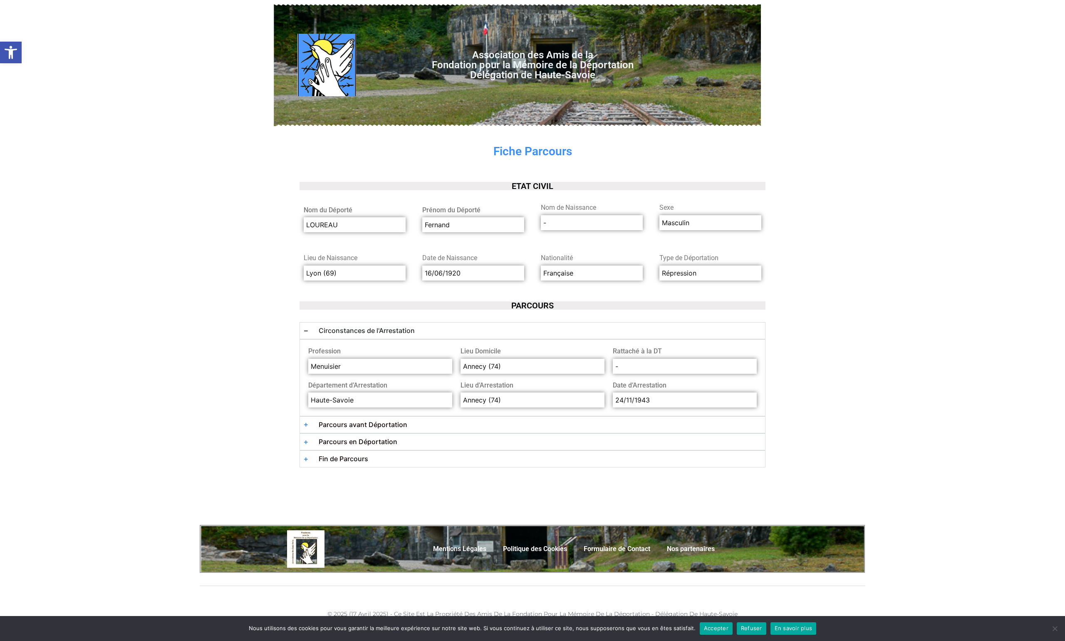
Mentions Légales (459, 549)
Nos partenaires (691, 549)
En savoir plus (793, 628)
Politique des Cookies (535, 549)
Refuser (751, 628)
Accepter (716, 628)
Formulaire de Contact (617, 549)
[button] (11, 52)
